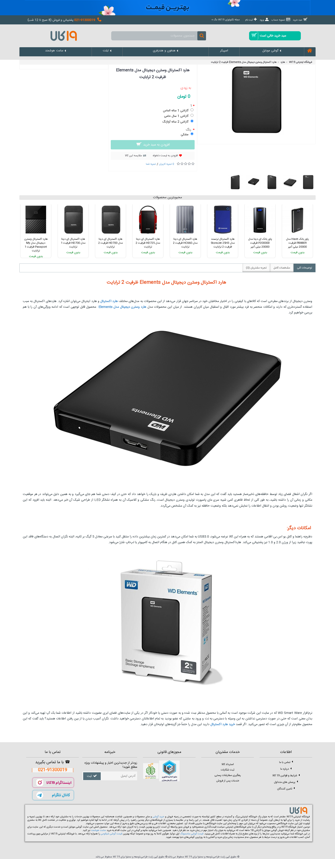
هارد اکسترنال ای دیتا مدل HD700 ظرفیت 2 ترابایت (110, 243)
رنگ (189, 129)
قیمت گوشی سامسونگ (191, 834)
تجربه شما (151, 164)
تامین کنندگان (284, 788)
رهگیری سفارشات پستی (227, 775)
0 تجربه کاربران (166, 164)
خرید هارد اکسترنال (222, 724)
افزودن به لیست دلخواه (165, 155)
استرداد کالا (228, 764)
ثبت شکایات (227, 770)
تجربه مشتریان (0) (256, 268)
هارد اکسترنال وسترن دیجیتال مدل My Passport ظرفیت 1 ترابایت (36, 245)
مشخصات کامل (281, 268)
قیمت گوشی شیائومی (111, 834)
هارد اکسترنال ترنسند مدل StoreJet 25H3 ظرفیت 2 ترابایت (223, 243)
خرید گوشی (158, 817)
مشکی (184, 134)
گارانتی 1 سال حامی (176, 116)
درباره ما (284, 769)
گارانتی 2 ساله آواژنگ (175, 121)
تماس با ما (284, 762)
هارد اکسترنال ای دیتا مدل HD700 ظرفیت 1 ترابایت (73, 243)
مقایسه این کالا (133, 155)
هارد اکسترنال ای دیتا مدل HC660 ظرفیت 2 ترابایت (185, 243)
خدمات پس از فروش (227, 781)
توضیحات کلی (304, 268)
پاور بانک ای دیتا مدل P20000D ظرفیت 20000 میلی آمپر (260, 243)
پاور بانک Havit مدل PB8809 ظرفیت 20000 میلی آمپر (297, 243)
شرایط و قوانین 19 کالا (284, 775)
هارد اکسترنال (109, 301)
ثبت (89, 776)
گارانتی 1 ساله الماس (175, 110)
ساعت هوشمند (98, 830)
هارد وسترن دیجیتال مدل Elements (122, 307)
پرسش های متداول (284, 782)
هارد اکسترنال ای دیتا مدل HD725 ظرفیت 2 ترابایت (148, 243)
